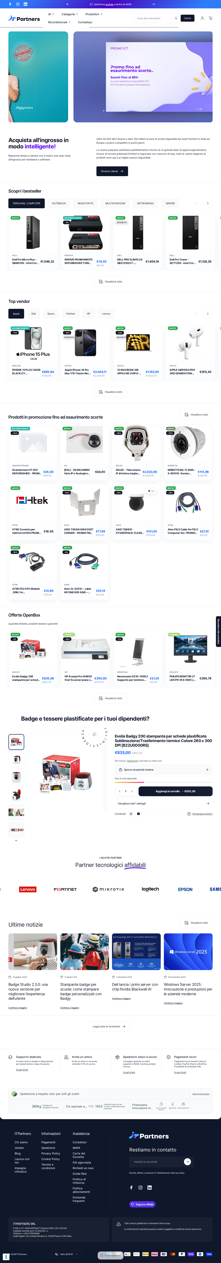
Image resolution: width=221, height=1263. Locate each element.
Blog (18, 1153)
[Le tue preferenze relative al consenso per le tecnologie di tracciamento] (6, 1257)
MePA (76, 1148)
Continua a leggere (17, 1007)
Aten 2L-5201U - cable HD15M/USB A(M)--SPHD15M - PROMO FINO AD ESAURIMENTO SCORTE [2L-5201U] (79, 590)
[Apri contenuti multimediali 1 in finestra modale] (66, 773)
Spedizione (132, 761)
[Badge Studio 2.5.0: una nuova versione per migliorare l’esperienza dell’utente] (32, 951)
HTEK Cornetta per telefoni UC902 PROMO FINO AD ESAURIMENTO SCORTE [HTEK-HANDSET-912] (27, 531)
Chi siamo (21, 1142)
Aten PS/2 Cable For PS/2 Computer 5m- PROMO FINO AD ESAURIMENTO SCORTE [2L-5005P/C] (183, 531)
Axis (66, 525)
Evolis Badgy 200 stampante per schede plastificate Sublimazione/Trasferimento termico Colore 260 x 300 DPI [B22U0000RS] (26, 678)
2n (65, 466)
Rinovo (69, 255)
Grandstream (20, 466)
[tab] (26, 203)
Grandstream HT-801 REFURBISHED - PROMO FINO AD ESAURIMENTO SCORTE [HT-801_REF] (27, 471)
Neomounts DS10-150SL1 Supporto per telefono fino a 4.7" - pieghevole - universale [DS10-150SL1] (132, 678)
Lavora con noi (22, 1160)
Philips (174, 672)
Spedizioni (48, 1148)
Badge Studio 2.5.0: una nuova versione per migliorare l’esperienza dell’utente (28, 991)
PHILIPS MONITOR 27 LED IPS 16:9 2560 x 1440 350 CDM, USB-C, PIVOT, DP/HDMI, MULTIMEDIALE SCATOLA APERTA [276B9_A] (183, 678)
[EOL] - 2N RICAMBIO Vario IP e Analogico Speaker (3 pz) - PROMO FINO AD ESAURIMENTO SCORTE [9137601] (78, 471)
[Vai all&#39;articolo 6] (16, 830)
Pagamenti (48, 1142)
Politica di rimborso (79, 1180)
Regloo (16, 366)
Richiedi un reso (83, 1168)
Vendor (19, 1148)
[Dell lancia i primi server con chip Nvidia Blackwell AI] (136, 951)
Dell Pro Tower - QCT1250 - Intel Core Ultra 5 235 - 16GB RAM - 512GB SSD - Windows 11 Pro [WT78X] (182, 261)
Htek (15, 525)
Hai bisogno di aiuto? (202, 814)
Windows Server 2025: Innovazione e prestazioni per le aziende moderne (188, 989)
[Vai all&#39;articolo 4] (16, 795)
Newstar (122, 672)
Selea (119, 466)
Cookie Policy (50, 1159)
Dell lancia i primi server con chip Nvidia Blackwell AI (135, 986)
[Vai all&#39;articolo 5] (16, 812)
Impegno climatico (21, 1169)
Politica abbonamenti (81, 1190)
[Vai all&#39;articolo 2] (16, 760)
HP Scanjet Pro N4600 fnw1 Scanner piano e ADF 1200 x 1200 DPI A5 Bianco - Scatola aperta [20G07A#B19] (78, 678)
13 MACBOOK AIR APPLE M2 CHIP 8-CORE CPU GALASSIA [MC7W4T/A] (130, 372)
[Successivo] (153, 4)
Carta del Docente (79, 1155)
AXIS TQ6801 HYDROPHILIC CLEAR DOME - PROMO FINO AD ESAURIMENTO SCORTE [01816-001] (129, 531)
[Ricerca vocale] (176, 18)
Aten (170, 525)
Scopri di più (22, 1069)
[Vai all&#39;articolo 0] (16, 742)
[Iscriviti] (187, 1161)
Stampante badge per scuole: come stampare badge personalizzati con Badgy (81, 991)
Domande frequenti (79, 1199)
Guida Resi (80, 1173)
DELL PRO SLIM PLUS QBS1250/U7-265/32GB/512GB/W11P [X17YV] (130, 261)
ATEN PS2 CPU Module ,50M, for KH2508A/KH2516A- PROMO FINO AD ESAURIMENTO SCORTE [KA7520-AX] (27, 590)
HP (66, 672)
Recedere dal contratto (218, 631)
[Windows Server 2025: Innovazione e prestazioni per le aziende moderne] (188, 951)
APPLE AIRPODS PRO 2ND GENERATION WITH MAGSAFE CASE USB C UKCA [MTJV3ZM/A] (183, 372)
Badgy (16, 672)
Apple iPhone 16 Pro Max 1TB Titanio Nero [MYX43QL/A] (77, 372)
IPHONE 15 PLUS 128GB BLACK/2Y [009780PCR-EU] (26, 372)
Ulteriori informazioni (200, 1094)
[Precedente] (67, 4)
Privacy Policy (50, 1153)
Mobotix (173, 466)
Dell (14, 255)
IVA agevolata (82, 1162)
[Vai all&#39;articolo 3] (16, 777)
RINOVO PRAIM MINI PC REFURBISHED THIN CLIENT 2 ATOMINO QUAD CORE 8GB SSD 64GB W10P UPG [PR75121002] (79, 261)
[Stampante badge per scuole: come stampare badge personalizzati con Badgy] (84, 951)
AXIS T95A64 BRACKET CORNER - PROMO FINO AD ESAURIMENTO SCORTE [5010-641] (79, 531)
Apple (68, 366)
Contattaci (80, 1142)
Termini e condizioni (48, 1166)
